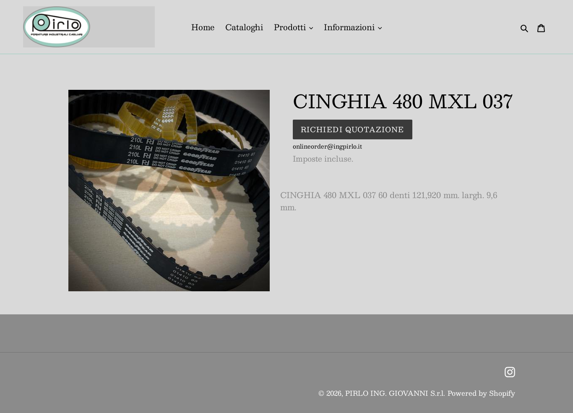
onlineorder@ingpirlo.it (327, 146)
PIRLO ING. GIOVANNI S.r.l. (395, 393)
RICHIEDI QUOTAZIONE (352, 129)
